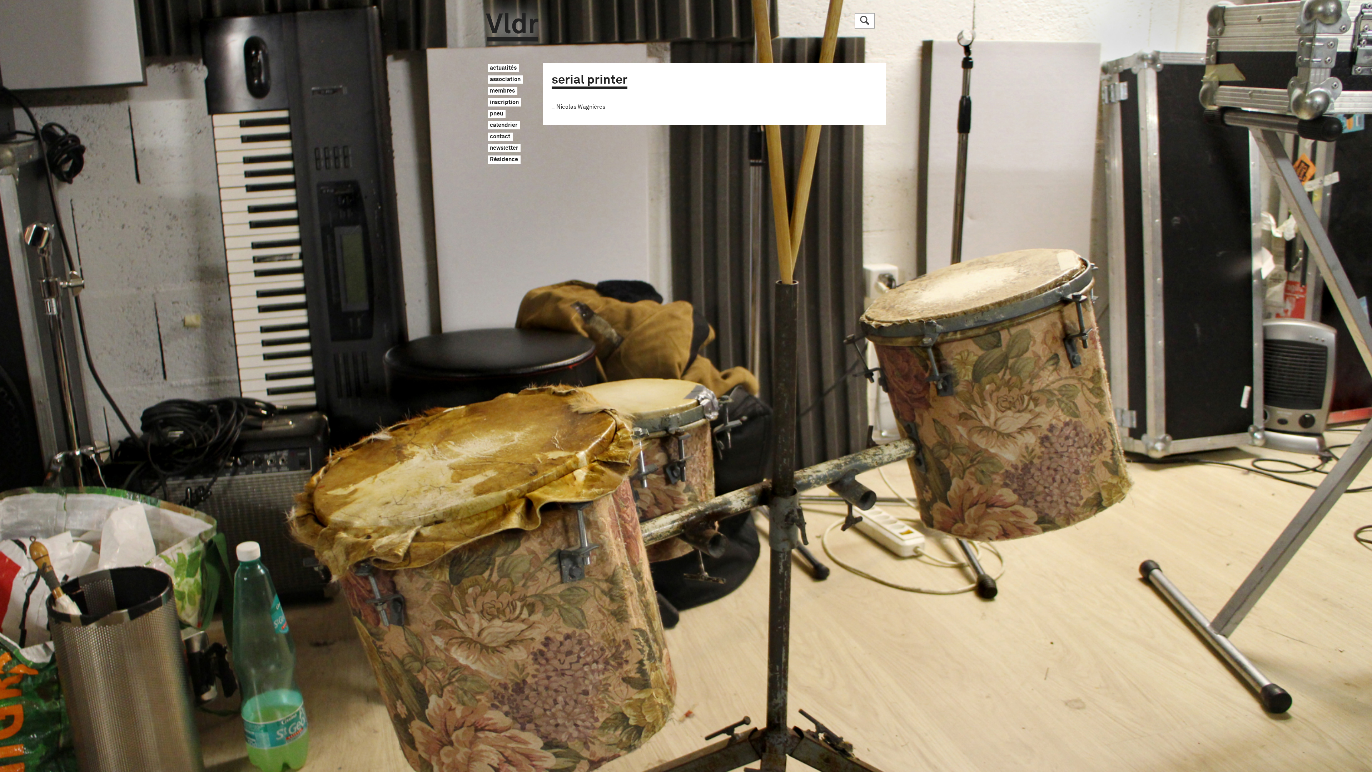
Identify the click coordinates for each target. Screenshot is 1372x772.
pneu (496, 114)
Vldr (512, 27)
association (505, 80)
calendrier (503, 125)
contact (500, 137)
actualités (503, 68)
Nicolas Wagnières (580, 107)
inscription (504, 102)
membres (502, 91)
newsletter (504, 148)
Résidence (504, 160)
